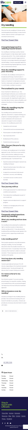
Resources (5, 416)
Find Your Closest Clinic (9, 40)
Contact (18, 416)
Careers (23, 416)
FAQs (13, 416)
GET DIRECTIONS (7, 362)
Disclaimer (9, 419)
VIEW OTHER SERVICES (11, 311)
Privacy (4, 419)
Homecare (17, 413)
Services (11, 413)
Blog (9, 416)
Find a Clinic (17, 2)
